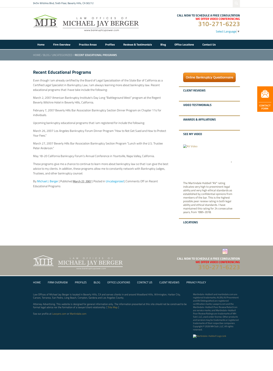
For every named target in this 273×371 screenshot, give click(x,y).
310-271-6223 (219, 24)
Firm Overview (58, 282)
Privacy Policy (196, 282)
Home (37, 55)
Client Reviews (169, 282)
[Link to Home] (86, 22)
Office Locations (118, 282)
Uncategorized (62, 55)
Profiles (81, 282)
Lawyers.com (59, 314)
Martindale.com (78, 314)
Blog (46, 55)
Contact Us (144, 282)
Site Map (113, 307)
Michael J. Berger (47, 181)
